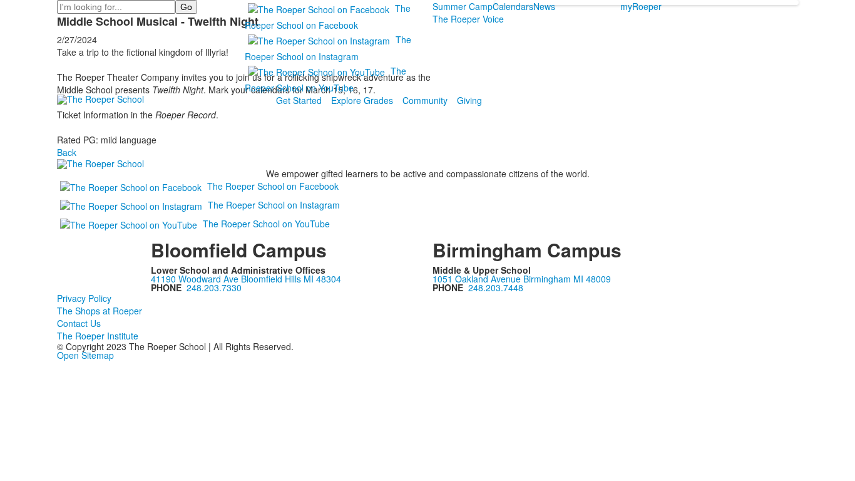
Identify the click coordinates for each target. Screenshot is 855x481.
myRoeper (641, 6)
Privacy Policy (84, 298)
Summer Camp (463, 6)
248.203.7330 (214, 287)
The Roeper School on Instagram (274, 205)
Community (425, 100)
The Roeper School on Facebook (273, 186)
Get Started (299, 100)
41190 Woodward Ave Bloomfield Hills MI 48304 (246, 278)
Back (66, 152)
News (544, 6)
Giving (469, 100)
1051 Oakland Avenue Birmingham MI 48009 (522, 278)
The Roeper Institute (97, 335)
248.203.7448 (495, 287)
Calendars (513, 6)
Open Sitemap (85, 355)
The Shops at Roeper (99, 310)
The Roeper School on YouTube (266, 223)
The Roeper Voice (468, 19)
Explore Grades (362, 100)
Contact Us (79, 323)
